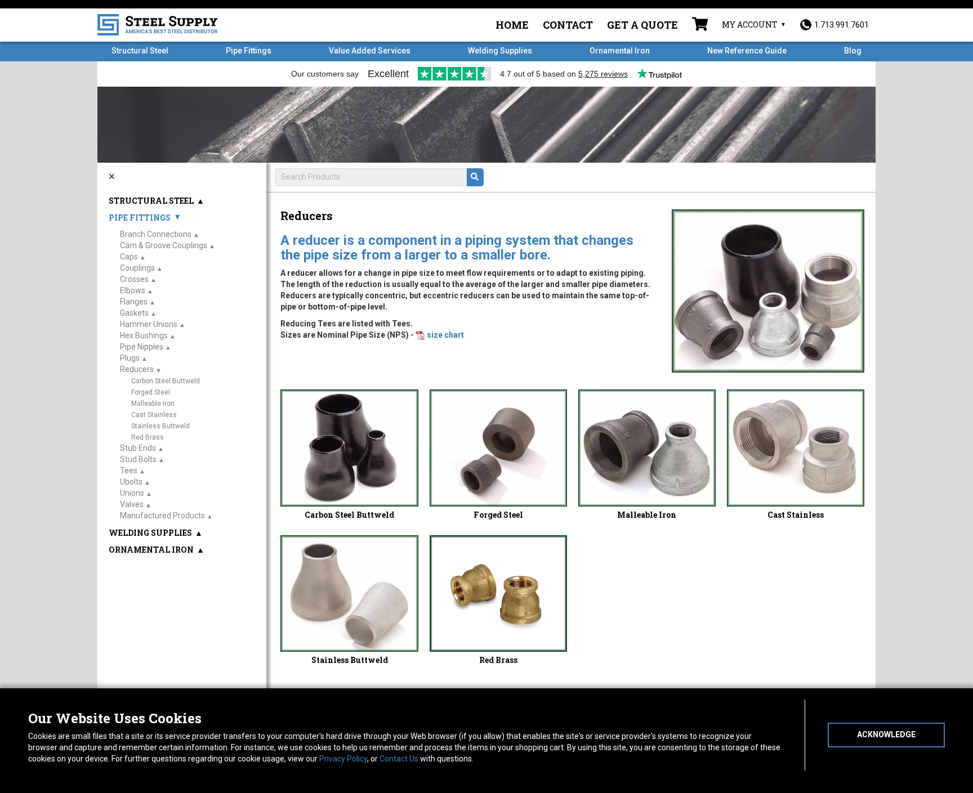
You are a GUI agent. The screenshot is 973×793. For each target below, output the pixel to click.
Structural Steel (139, 50)
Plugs (130, 357)
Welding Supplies (500, 50)
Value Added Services (369, 50)
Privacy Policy (343, 758)
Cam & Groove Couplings (163, 245)
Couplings (137, 267)
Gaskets (134, 312)
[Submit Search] (475, 177)
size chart (445, 334)
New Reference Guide (747, 50)
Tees (128, 470)
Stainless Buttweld (349, 660)
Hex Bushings (144, 335)
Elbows (132, 290)
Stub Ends (138, 447)
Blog (853, 50)
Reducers (137, 369)
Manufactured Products (162, 515)
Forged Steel (498, 514)
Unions (132, 493)
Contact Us (399, 758)
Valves (132, 504)
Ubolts (131, 481)
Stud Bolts (138, 459)
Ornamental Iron (620, 50)
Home (512, 25)
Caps (129, 256)
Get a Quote (642, 25)
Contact (568, 25)
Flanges (134, 301)
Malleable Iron (646, 514)
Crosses (134, 279)
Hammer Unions (148, 324)
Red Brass (498, 660)
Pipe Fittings (248, 50)
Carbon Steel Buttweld (349, 514)
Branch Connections (155, 234)
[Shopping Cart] (700, 25)
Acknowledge (886, 734)
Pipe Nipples (141, 346)
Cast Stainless (795, 514)
